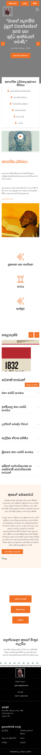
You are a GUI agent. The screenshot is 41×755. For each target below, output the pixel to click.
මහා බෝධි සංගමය (13, 393)
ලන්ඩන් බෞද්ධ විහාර (15, 424)
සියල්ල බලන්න (32, 385)
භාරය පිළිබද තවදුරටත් (12, 552)
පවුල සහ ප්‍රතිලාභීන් (9, 738)
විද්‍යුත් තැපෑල (20, 609)
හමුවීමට (20, 620)
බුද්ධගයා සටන (20, 110)
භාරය (20, 286)
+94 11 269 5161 (21, 696)
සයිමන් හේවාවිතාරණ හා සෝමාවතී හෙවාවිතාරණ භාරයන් (17, 469)
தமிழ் (25, 3)
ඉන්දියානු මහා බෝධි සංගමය (14, 408)
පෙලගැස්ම (20, 116)
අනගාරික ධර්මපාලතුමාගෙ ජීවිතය (20, 83)
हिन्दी (35, 3)
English (12, 3)
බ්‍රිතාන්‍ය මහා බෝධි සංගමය (17, 452)
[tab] (20, 393)
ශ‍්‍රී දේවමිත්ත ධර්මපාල (20, 103)
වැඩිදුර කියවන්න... (8, 199)
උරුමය (20, 123)
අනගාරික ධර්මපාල (20, 97)
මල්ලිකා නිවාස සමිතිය (15, 438)
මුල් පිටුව (5, 730)
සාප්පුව (20, 308)
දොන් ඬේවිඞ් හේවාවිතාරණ (20, 91)
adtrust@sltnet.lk (21, 685)
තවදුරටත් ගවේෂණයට (20, 55)
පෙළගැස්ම (10, 335)
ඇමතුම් (23, 742)
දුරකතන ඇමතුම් (20, 599)
